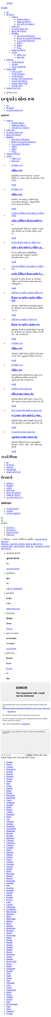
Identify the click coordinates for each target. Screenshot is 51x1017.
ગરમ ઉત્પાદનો (41, 539)
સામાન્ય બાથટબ (24, 22)
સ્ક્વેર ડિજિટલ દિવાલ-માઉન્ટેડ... (28, 273)
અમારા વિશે (11, 69)
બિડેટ (19, 48)
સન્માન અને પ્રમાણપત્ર (22, 79)
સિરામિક (15, 33)
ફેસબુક (9, 629)
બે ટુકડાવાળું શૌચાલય (26, 41)
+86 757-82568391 (14, 589)
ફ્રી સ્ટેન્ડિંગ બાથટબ (25, 24)
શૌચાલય (5, 544)
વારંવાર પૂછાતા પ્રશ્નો (19, 83)
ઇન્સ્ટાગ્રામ (11, 649)
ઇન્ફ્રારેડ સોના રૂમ (20, 29)
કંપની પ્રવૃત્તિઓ (18, 67)
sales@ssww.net (13, 609)
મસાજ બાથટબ (23, 19)
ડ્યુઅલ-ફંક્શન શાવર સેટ (25, 437)
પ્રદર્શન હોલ (17, 86)
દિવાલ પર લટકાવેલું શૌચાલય (29, 38)
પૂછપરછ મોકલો (12, 569)
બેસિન (19, 43)
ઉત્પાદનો (10, 14)
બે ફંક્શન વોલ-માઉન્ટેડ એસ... (27, 415)
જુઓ (14, 185)
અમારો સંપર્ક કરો (13, 88)
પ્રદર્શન (15, 64)
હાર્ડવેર (14, 52)
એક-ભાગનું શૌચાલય (26, 36)
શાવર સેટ (21, 57)
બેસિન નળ (21, 55)
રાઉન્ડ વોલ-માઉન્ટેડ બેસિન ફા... (28, 247)
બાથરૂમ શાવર (7, 546)
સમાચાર (9, 60)
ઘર (7, 12)
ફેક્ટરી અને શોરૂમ (19, 81)
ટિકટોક (9, 669)
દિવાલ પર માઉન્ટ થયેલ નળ (26, 324)
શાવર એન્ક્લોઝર (19, 31)
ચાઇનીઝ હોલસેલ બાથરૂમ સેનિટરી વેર (26, 544)
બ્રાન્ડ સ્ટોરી (17, 71)
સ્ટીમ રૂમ (16, 26)
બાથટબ (15, 17)
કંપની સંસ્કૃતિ (17, 76)
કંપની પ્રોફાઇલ (18, 74)
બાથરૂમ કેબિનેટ (19, 50)
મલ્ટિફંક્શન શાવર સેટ (23, 394)
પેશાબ (19, 45)
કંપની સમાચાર (18, 62)
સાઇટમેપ (4, 541)
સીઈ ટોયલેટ (19, 546)
